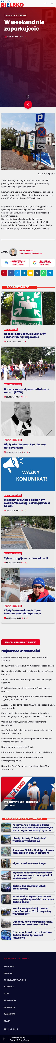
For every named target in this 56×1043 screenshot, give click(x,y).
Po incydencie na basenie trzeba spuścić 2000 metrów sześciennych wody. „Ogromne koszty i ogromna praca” (33, 829)
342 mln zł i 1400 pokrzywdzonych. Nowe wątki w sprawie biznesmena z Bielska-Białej (33, 899)
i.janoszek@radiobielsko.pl (30, 253)
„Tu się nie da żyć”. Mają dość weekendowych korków (29, 840)
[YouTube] (5, 1029)
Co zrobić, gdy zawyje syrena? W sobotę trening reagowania (25, 335)
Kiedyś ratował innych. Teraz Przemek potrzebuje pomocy (22, 612)
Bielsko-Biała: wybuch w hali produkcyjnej (29, 887)
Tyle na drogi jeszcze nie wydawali (26, 558)
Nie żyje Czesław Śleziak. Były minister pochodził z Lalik (27, 666)
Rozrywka (9, 797)
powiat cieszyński (16, 15)
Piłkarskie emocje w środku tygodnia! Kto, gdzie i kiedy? (27, 752)
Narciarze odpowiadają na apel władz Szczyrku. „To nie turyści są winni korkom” (32, 911)
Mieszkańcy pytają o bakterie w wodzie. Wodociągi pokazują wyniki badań (27, 503)
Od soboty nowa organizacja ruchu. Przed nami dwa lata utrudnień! (33, 923)
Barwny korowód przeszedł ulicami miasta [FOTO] (26, 390)
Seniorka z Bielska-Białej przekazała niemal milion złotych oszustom (33, 851)
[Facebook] (17, 1029)
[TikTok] (11, 1029)
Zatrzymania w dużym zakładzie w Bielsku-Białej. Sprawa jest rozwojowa (32, 935)
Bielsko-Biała (11, 329)
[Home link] (12, 4)
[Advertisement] (28, 67)
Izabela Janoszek (27, 251)
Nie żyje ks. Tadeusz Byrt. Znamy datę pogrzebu (25, 446)
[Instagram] (14, 1029)
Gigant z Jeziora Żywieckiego (29, 863)
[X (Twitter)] (8, 1029)
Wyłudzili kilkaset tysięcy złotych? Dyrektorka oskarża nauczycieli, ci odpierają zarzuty (32, 875)
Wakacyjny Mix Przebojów (21, 802)
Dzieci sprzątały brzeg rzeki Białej (17, 747)
